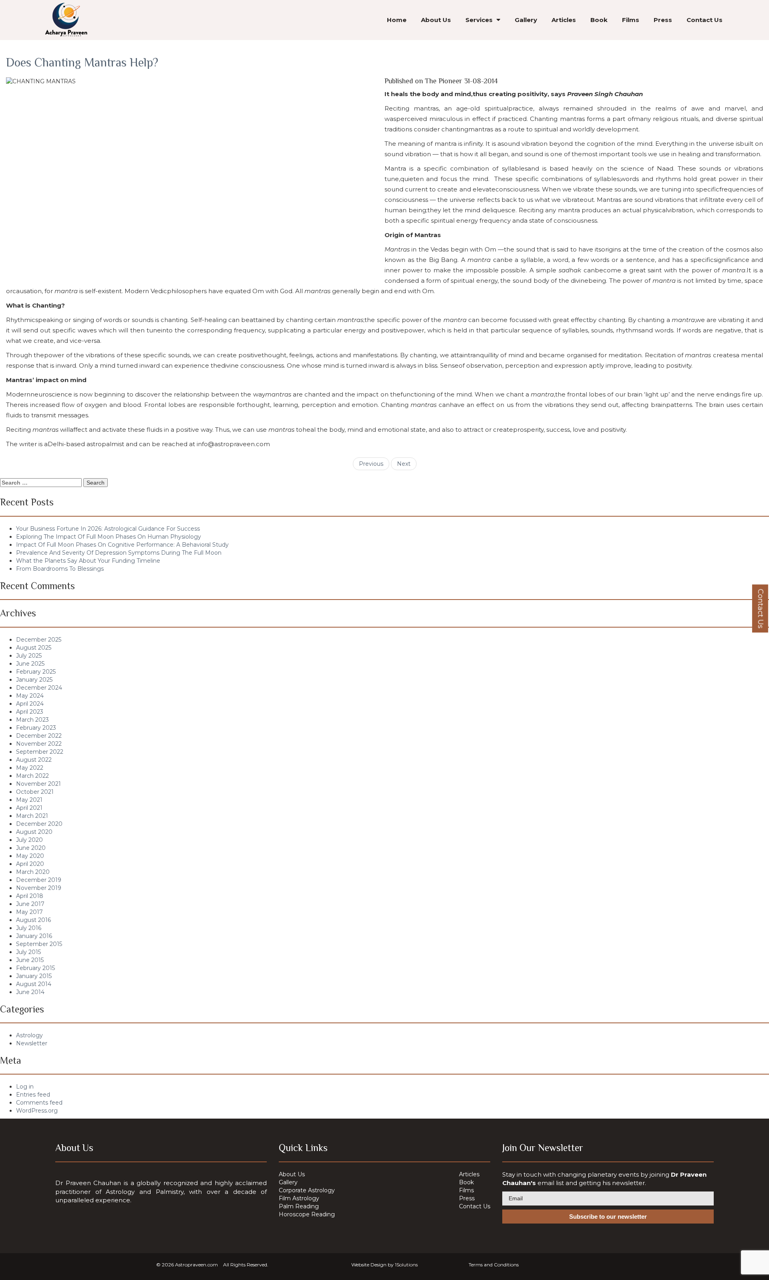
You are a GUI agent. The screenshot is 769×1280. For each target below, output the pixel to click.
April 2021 (29, 807)
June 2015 (30, 960)
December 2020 (39, 823)
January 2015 (34, 976)
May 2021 (29, 799)
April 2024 (30, 703)
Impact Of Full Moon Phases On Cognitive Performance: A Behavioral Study (122, 544)
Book (599, 20)
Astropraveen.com (196, 1265)
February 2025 (36, 671)
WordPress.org (37, 1110)
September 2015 (39, 944)
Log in (25, 1086)
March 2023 (32, 719)
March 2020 (33, 871)
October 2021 (35, 791)
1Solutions (406, 1265)
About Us (436, 20)
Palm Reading (299, 1206)
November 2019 (38, 888)
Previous (371, 463)
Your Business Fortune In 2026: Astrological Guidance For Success (108, 528)
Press (663, 20)
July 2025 (29, 655)
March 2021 (32, 815)
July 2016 (28, 928)
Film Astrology (299, 1198)
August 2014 (33, 984)
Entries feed (33, 1094)
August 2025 (33, 647)
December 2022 (39, 735)
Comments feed (39, 1102)
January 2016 (34, 936)
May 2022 (29, 767)
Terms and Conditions (494, 1265)
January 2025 (34, 679)
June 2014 (30, 992)
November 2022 (39, 743)
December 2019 (38, 880)
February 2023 (36, 727)
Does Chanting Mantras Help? (82, 62)
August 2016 (33, 920)
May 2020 (30, 855)
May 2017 (29, 912)
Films (630, 20)
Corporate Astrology (307, 1190)
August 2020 (34, 831)
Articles (564, 20)
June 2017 (30, 904)
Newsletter (31, 1043)
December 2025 (38, 639)
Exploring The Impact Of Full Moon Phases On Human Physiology (108, 536)
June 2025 (30, 663)
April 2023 (29, 711)
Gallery (526, 20)
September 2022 (39, 751)
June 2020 (31, 847)
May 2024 (30, 695)
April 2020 (30, 863)
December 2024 (39, 687)
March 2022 (32, 775)
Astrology (29, 1035)
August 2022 (34, 759)
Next (404, 463)
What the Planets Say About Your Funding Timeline (88, 560)
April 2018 (29, 896)
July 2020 (29, 839)
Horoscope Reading (307, 1214)
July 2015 (28, 952)
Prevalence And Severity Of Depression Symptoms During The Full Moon (118, 552)
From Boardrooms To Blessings (60, 568)
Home (397, 20)
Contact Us (704, 20)
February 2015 (35, 968)
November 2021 (38, 783)
